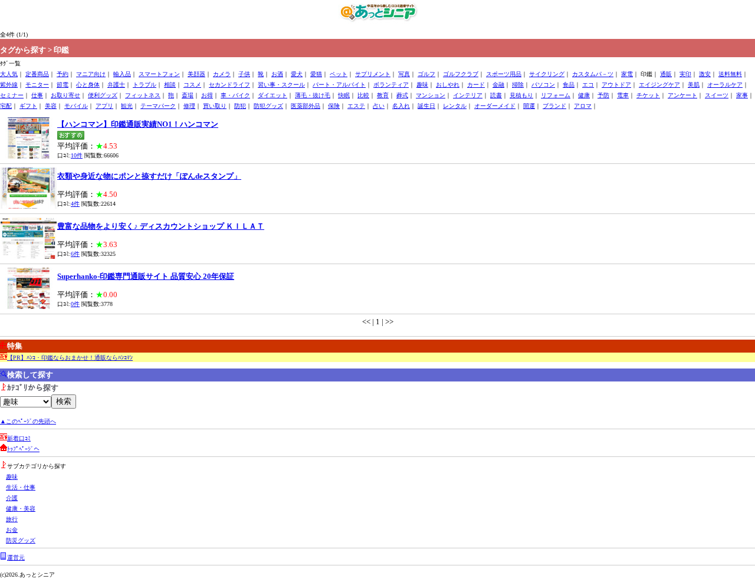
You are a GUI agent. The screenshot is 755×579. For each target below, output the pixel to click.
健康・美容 (20, 508)
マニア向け (91, 74)
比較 (363, 95)
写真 (404, 74)
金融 (498, 84)
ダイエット (272, 95)
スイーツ (716, 95)
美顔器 (196, 74)
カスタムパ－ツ (592, 74)
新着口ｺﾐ (19, 438)
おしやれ (447, 84)
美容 (51, 106)
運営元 (16, 557)
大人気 (9, 74)
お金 (12, 530)
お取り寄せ (65, 95)
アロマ (583, 106)
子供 (244, 74)
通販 (666, 74)
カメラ (222, 74)
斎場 (187, 95)
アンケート (682, 95)
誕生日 (426, 106)
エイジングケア (659, 84)
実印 (685, 74)
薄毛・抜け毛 (312, 95)
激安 (705, 74)
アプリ (104, 106)
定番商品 (37, 74)
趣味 (422, 84)
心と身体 (88, 84)
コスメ (192, 84)
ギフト (28, 106)
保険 (334, 106)
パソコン (543, 84)
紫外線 (9, 84)
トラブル (144, 84)
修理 (189, 106)
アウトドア (616, 84)
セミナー (12, 95)
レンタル (455, 106)
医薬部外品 (305, 106)
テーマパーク (158, 106)
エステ (356, 106)
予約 (62, 74)
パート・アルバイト (339, 84)
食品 (569, 84)
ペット (338, 74)
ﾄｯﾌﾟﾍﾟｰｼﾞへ (23, 449)
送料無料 (730, 74)
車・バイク (235, 95)
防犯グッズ (268, 106)
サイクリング (546, 74)
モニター (37, 84)
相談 (170, 84)
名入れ (401, 106)
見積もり (521, 95)
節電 (62, 84)
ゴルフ (426, 74)
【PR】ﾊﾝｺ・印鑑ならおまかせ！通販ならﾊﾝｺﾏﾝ (70, 357)
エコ (588, 84)
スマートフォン (159, 74)
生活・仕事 (20, 487)
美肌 (694, 84)
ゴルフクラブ (460, 74)
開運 (529, 106)
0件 (75, 304)
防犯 (240, 106)
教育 (383, 95)
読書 (496, 95)
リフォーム (555, 95)
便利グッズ (102, 95)
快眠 (344, 95)
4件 (75, 203)
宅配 (6, 106)
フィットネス (142, 95)
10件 (77, 155)
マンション (430, 95)
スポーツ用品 (503, 74)
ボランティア (391, 84)
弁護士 (116, 84)
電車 (623, 95)
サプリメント (372, 74)
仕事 (37, 95)
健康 (584, 95)
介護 (12, 498)
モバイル (76, 106)
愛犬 (297, 74)
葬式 (402, 95)
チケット (648, 95)
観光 (127, 106)
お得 (207, 95)
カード (476, 84)
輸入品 (122, 74)
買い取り (214, 106)
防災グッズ (20, 540)
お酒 (277, 74)
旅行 (12, 519)
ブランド (554, 106)
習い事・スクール (281, 84)
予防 (603, 95)
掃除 (518, 84)
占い (379, 106)
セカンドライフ (229, 84)
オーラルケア (725, 84)
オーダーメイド (495, 106)
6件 (75, 254)
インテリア (467, 95)
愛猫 (316, 74)
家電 (627, 74)
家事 (742, 95)
